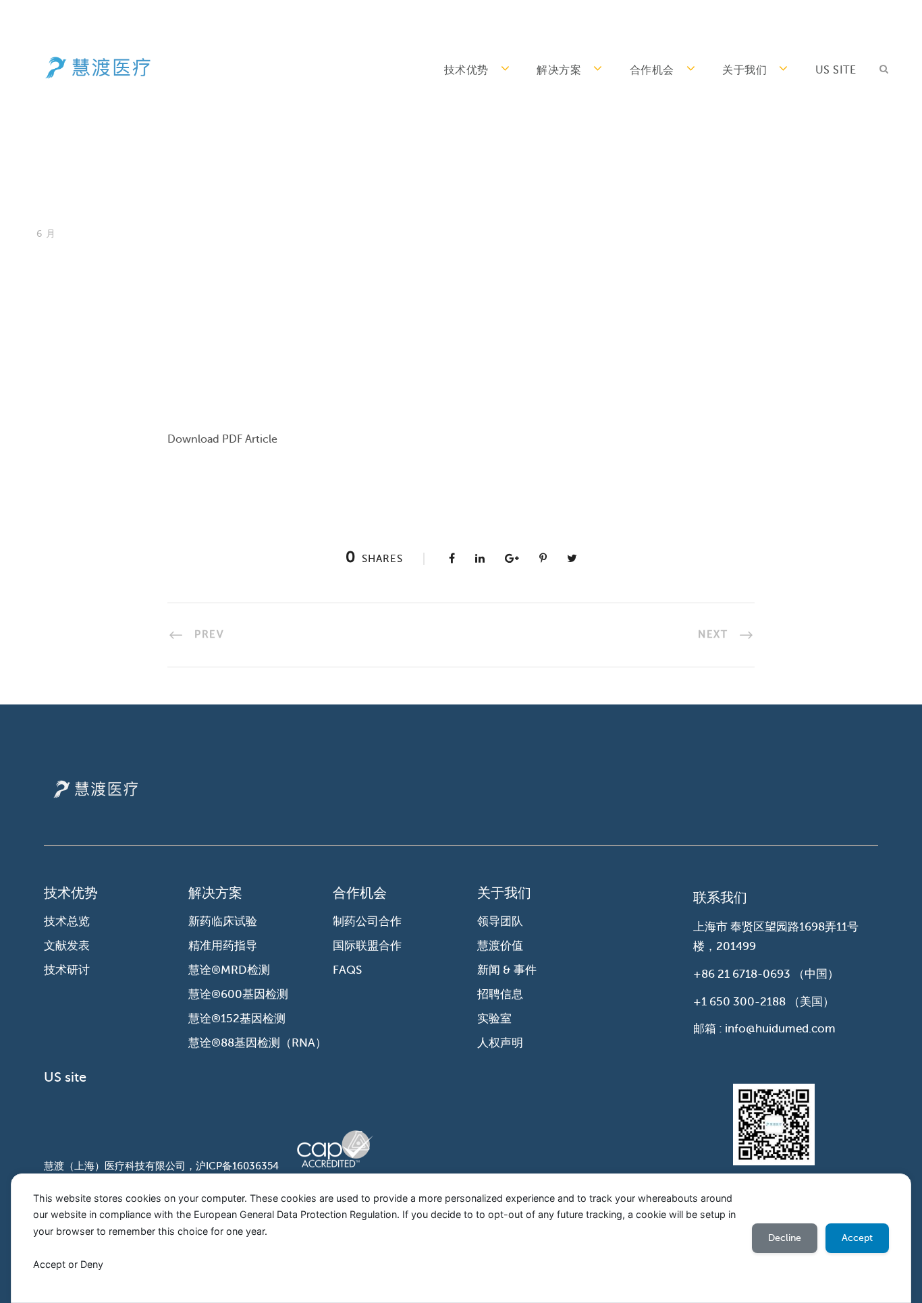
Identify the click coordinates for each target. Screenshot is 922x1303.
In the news (229, 299)
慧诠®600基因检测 (238, 994)
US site (836, 70)
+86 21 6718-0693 (741, 974)
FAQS (347, 970)
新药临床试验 (222, 921)
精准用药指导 (222, 945)
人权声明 (500, 1042)
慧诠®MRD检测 (229, 970)
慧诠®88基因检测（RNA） (257, 1042)
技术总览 (67, 921)
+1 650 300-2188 (739, 1001)
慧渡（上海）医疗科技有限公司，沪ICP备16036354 (161, 1166)
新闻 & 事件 (507, 970)
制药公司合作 (367, 921)
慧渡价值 (500, 945)
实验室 (494, 1018)
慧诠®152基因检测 (237, 1018)
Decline (784, 1238)
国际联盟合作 (367, 945)
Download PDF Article (222, 439)
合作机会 (652, 70)
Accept (857, 1238)
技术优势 (466, 70)
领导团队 (500, 921)
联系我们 (720, 898)
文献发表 (67, 945)
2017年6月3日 (140, 299)
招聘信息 (500, 994)
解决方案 (559, 70)
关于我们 (744, 70)
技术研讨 (67, 970)
